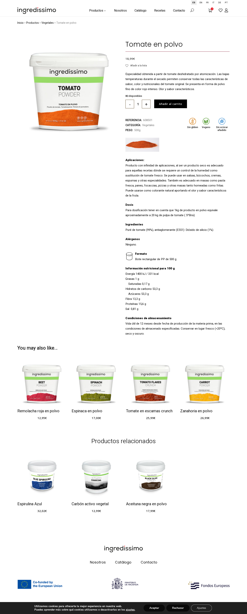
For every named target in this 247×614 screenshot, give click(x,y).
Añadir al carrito (170, 104)
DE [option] (219, 2)
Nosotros (98, 562)
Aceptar (154, 608)
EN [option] (201, 2)
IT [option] (213, 2)
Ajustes (201, 608)
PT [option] (226, 2)
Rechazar (178, 608)
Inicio (20, 23)
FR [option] (207, 2)
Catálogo (123, 562)
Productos (32, 23)
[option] (201, 3)
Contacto (149, 562)
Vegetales (47, 23)
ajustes (130, 609)
